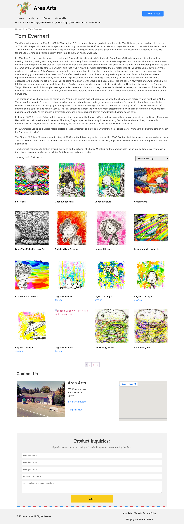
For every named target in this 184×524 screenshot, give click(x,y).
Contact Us (60, 18)
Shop (25, 29)
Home (21, 18)
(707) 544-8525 (75, 409)
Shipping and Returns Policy (139, 519)
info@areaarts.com (77, 401)
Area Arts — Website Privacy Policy (139, 513)
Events (47, 18)
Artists (32, 18)
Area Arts (45, 8)
